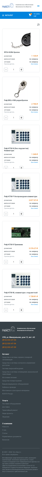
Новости (5, 427)
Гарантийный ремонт (10, 410)
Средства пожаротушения (12, 381)
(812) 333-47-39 (9, 347)
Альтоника (34, 64)
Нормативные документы (11, 436)
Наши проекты (7, 413)
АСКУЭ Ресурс (7, 394)
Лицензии (5, 417)
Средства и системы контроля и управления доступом (18, 364)
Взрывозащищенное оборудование (15, 384)
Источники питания (9, 377)
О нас (4, 430)
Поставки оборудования (11, 404)
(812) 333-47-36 (9, 344)
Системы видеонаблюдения (12, 368)
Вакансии (5, 440)
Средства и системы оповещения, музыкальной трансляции (20, 373)
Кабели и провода (9, 387)
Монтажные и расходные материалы (16, 390)
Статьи (4, 433)
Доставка (6, 407)
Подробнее (21, 40)
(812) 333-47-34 (9, 340)
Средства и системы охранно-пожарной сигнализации (17, 358)
